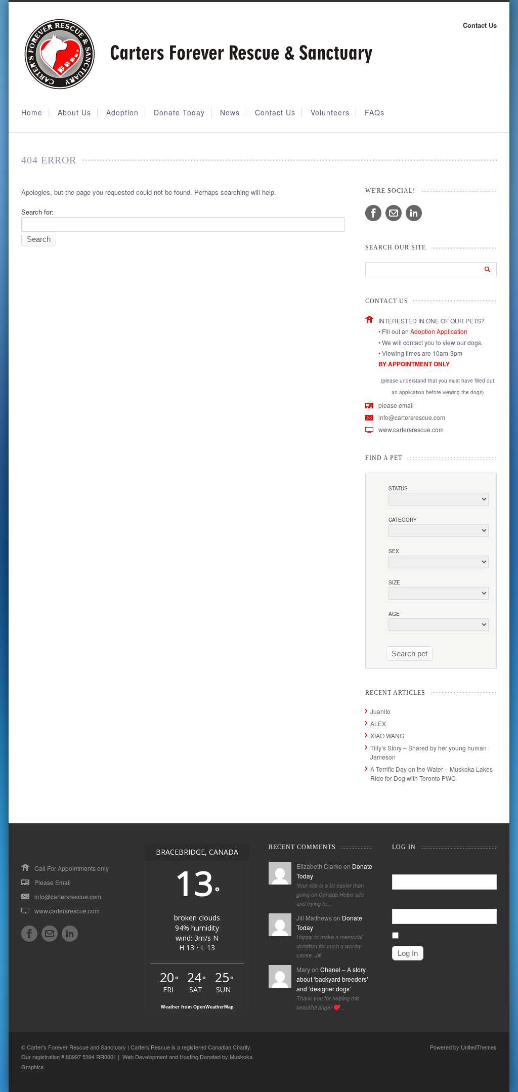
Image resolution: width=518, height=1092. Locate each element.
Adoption (122, 112)
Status (398, 488)
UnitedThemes (479, 1047)
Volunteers (330, 112)
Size (394, 582)
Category (402, 519)
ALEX (378, 723)
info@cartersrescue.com (411, 417)
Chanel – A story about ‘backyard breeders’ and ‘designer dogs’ (332, 979)
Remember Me (421, 935)
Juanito (380, 711)
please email (396, 405)
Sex (393, 551)
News (230, 112)
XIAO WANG (387, 735)
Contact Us (480, 25)
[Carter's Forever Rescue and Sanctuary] (196, 87)
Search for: (37, 212)
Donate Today (179, 112)
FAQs (374, 112)
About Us (74, 112)
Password (405, 900)
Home (31, 112)
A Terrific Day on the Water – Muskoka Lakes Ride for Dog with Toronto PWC (431, 773)
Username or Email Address (430, 866)
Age (394, 613)
